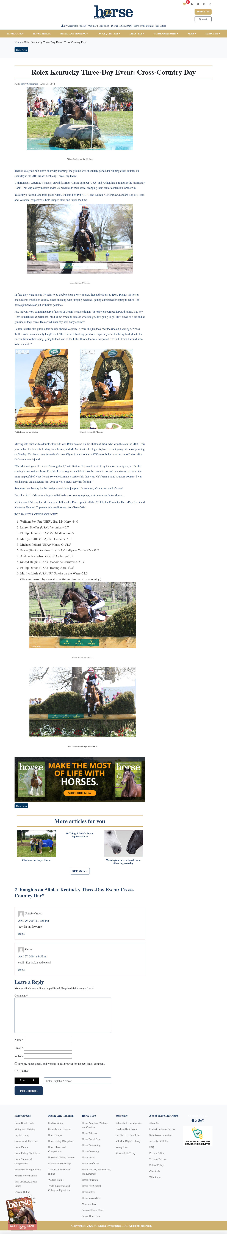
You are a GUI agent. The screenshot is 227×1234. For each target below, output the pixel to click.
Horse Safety (88, 1192)
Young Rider (122, 1147)
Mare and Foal (89, 1204)
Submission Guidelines (160, 1135)
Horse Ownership (165, 33)
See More (79, 871)
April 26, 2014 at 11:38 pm (33, 920)
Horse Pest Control (91, 1185)
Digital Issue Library (121, 25)
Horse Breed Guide (24, 1123)
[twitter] (198, 4)
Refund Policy (156, 1165)
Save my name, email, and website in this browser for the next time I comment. (61, 1063)
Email (19, 1048)
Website (19, 1056)
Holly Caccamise (29, 83)
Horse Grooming (90, 1151)
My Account (70, 25)
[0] (184, 4)
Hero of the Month (143, 25)
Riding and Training (73, 33)
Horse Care (14, 33)
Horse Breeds (42, 33)
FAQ (151, 1147)
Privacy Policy (156, 1153)
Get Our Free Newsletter (128, 1135)
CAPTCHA (22, 1071)
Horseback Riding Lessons (28, 1169)
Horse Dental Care (91, 1139)
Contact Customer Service (162, 1129)
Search (204, 19)
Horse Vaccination (91, 1198)
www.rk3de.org (29, 502)
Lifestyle (136, 33)
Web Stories (155, 1177)
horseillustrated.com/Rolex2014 (68, 507)
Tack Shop (103, 25)
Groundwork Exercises (26, 1141)
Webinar (92, 25)
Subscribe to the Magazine (129, 1123)
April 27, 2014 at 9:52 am (32, 956)
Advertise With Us (158, 1141)
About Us (154, 1123)
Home (18, 42)
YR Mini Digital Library (128, 1141)
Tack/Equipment (107, 33)
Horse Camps (21, 1147)
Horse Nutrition (90, 1179)
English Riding (22, 1135)
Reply (21, 933)
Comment (21, 995)
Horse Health (88, 1157)
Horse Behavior (90, 1133)
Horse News (21, 49)
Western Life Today (125, 1153)
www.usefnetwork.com (110, 495)
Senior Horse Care (91, 1216)
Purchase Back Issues (126, 1129)
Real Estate (160, 25)
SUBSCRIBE (212, 33)
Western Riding (22, 1192)
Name (19, 1039)
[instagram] (210, 4)
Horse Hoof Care (90, 1163)
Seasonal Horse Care (92, 1210)
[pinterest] (204, 4)
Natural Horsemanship (26, 1175)
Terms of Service (158, 1159)
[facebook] (192, 4)
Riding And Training (25, 1129)
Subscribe (203, 11)
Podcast (82, 25)
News (191, 33)
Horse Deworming (91, 1145)
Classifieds (154, 1171)
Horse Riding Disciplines (27, 1153)
